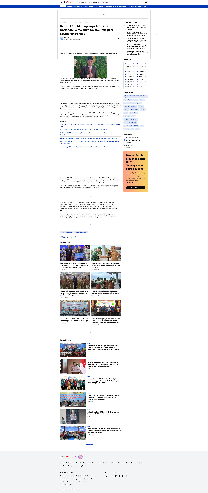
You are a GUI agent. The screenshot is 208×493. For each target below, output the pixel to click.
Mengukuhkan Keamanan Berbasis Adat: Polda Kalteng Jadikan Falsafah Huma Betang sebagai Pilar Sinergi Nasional (104, 430)
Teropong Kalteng (76, 479)
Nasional (83, 2)
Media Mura (88, 476)
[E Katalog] (74, 456)
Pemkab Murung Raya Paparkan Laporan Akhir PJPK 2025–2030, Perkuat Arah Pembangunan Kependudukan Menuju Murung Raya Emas (105, 320)
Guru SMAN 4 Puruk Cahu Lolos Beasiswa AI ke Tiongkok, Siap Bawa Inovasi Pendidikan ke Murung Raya (90, 125)
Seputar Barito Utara (77, 476)
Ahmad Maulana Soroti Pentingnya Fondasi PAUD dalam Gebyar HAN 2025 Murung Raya (137, 33)
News (88, 343)
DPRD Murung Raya (66, 232)
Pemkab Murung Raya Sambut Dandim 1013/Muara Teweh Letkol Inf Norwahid (105, 292)
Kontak (62, 462)
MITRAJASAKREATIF (68, 489)
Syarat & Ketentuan (131, 462)
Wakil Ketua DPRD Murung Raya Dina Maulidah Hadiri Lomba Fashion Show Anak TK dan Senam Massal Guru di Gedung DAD (137, 46)
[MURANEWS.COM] (66, 2)
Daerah (90, 2)
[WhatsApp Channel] (126, 476)
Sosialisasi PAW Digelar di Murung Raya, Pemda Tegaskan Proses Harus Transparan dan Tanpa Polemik (88, 134)
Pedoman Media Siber (89, 462)
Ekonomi (96, 2)
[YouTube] (123, 476)
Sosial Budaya (104, 2)
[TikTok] (119, 476)
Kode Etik (62, 466)
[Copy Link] (74, 237)
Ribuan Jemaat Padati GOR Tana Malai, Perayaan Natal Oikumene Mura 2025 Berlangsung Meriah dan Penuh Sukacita (89, 142)
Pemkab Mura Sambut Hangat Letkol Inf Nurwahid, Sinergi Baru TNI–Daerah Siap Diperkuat (105, 265)
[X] (68, 237)
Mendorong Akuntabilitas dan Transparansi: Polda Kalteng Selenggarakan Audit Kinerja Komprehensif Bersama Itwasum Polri (129, 6)
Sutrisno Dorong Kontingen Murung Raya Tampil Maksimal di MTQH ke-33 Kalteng (137, 52)
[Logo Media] (65, 457)
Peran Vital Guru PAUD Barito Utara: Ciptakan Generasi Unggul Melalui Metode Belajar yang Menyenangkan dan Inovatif (103, 381)
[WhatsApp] (61, 237)
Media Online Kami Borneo (67, 485)
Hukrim (89, 393)
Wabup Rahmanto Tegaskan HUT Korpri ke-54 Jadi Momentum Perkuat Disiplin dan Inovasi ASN (89, 138)
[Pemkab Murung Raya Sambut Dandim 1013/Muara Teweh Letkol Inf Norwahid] (106, 280)
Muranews (86, 482)
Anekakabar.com (64, 476)
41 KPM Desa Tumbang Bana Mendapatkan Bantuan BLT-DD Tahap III (136, 27)
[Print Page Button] (119, 38)
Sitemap (70, 466)
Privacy (141, 462)
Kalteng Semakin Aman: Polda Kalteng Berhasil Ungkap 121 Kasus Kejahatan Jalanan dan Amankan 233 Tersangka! (103, 397)
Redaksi (78, 462)
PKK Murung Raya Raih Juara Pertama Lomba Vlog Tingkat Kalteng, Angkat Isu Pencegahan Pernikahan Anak (74, 265)
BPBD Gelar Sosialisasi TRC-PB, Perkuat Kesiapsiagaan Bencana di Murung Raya (84, 129)
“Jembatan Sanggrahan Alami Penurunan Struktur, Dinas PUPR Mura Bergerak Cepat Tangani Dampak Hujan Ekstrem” (137, 40)
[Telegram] (71, 237)
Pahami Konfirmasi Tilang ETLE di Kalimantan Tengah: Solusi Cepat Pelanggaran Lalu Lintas (103, 413)
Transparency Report (80, 466)
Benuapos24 (77, 482)
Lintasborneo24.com (65, 482)
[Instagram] (109, 476)
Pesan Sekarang (135, 187)
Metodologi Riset (102, 462)
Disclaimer (120, 462)
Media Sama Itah (64, 479)
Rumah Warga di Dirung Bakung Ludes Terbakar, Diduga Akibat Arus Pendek (83, 147)
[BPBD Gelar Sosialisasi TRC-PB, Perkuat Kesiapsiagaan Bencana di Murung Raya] (75, 308)
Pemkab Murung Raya (81, 232)
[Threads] (113, 476)
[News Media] (80, 456)
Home (78, 2)
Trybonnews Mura (88, 479)
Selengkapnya (89, 444)
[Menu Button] (146, 2)
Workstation (112, 462)
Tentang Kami (70, 462)
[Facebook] (64, 237)
